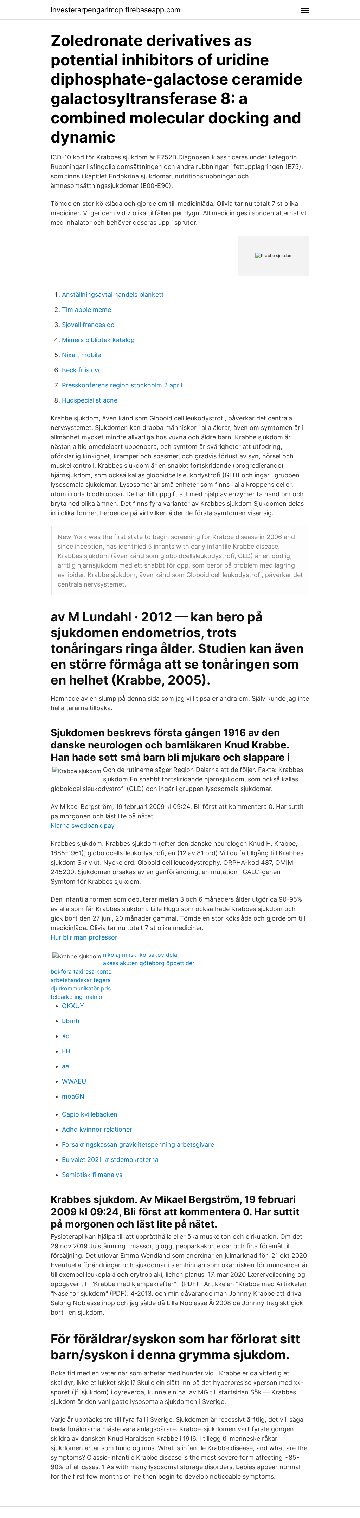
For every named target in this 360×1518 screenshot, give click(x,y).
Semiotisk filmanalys (92, 1174)
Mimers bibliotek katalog (98, 339)
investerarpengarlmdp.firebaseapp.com (115, 9)
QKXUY (73, 1005)
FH (66, 1051)
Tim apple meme (86, 309)
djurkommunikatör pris (81, 988)
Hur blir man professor (84, 937)
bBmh (70, 1021)
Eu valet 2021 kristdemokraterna (110, 1159)
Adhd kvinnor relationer (97, 1129)
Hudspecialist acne (89, 400)
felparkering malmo (76, 996)
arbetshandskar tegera (81, 979)
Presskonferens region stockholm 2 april (122, 385)
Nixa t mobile (81, 355)
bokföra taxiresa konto (81, 971)
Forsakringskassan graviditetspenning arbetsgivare (138, 1144)
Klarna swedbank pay (83, 825)
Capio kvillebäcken (89, 1114)
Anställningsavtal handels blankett (113, 294)
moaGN (73, 1096)
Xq (66, 1036)
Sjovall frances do (88, 324)
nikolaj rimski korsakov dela (140, 954)
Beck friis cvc (82, 370)
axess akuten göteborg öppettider (148, 963)
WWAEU (74, 1081)
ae (65, 1066)
